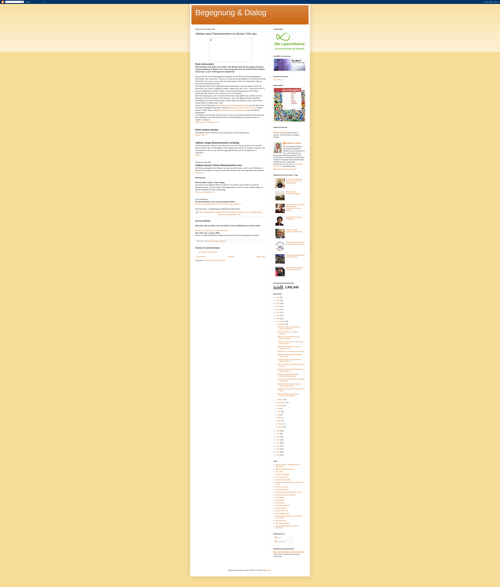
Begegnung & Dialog (230, 12)
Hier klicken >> (278, 80)
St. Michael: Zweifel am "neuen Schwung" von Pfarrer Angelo (294, 181)
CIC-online (279, 472)
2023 (278, 306)
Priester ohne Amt (281, 511)
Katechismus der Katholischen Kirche (288, 492)
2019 (278, 319)
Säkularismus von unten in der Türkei (290, 351)
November (281, 324)
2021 (278, 312)
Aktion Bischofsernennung (284, 469)
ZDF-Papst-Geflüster (282, 523)
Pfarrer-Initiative (281, 508)
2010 (278, 455)
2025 (278, 300)
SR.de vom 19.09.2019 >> (205, 192)
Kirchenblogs (280, 497)
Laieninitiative (280, 503)
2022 (278, 309)
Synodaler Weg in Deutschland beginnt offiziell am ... (288, 328)
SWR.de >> (199, 173)
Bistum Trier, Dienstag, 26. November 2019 (211, 230)
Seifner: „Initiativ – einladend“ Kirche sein (294, 231)
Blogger (268, 570)
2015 (278, 440)
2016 (278, 437)
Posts (278, 537)
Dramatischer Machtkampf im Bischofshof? (295, 256)
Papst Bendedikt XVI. (282, 505)
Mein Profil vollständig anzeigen (284, 169)
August (280, 406)
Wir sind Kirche (280, 521)
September (282, 403)
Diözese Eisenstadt (282, 474)
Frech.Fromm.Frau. (282, 477)
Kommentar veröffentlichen (208, 252)
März (280, 421)
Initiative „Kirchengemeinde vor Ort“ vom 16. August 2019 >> (218, 204)
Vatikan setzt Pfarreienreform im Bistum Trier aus (288, 338)
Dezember (281, 321)
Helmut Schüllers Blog (283, 480)
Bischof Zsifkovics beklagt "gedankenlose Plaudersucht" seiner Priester (295, 207)
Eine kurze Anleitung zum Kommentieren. (288, 552)
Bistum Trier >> (201, 135)
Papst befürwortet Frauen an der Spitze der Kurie (288, 347)
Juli (279, 409)
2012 (278, 449)
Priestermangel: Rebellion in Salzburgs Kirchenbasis (295, 243)
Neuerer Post (200, 257)
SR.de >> (199, 155)
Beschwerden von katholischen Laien (233, 110)
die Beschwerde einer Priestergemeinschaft (232, 105)
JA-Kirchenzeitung (281, 490)
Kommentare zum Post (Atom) (214, 260)
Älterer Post (261, 257)
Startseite (231, 257)
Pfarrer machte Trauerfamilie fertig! (293, 193)
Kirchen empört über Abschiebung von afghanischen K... (290, 370)
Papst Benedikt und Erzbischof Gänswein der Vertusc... (288, 395)
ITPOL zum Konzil (281, 487)
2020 (278, 316)
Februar (281, 424)
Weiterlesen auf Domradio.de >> (207, 122)
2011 (278, 452)
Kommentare (281, 542)
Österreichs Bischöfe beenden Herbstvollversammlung (288, 375)
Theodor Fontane (279, 133)
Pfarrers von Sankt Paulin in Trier (242, 108)
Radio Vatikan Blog (282, 513)
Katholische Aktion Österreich (285, 495)
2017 (278, 434)
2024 (278, 303)
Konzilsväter (279, 500)
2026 (278, 297)
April (279, 418)
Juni (279, 412)
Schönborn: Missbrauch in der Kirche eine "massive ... (290, 342)
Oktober (281, 400)
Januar (280, 427)
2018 (278, 431)
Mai (279, 415)
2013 (278, 446)
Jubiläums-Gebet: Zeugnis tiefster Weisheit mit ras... (289, 360)
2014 (278, 443)
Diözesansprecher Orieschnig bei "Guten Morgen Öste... (289, 385)
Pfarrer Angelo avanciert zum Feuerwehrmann (294, 268)
